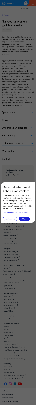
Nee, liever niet (10, 219)
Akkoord (24, 219)
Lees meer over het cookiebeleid (15, 212)
